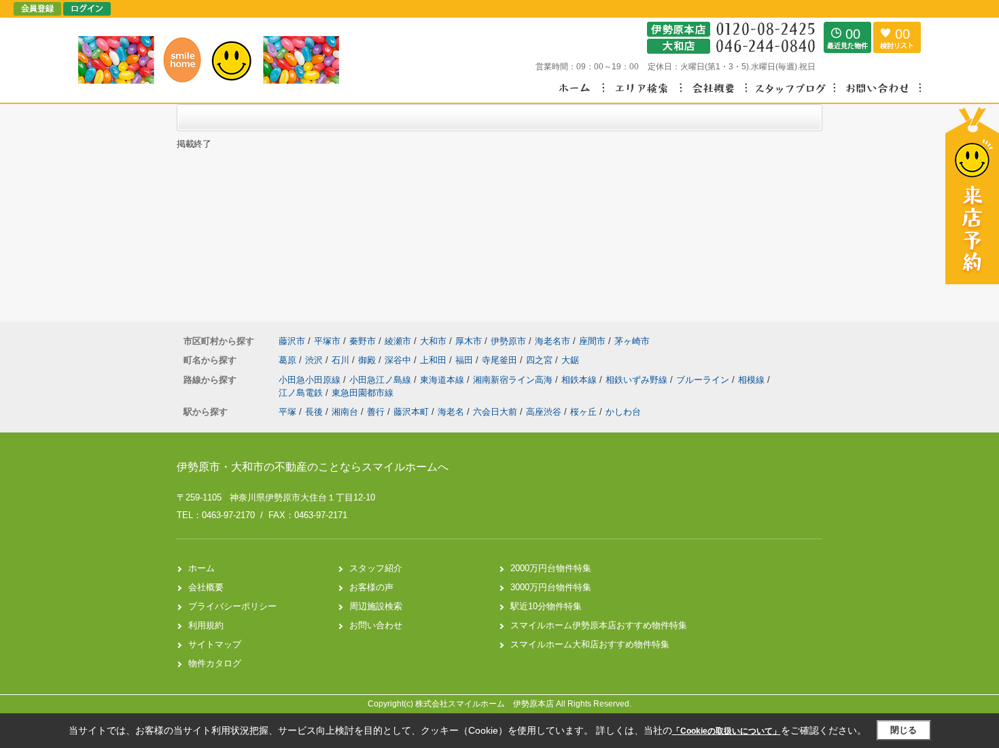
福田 (465, 360)
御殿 (368, 360)
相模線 (752, 380)
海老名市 (552, 341)
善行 (376, 412)
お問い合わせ (375, 625)
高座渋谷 (543, 412)
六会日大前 (495, 412)
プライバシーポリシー (232, 606)
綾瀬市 (398, 341)
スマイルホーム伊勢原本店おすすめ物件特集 (598, 625)
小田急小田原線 (311, 380)
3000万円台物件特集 (550, 587)
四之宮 (540, 360)
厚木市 (468, 341)
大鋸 (570, 360)
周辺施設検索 (375, 606)
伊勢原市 (508, 341)
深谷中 (399, 360)
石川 (342, 360)
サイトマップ (214, 644)
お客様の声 (371, 587)
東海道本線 (443, 380)
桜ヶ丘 (583, 412)
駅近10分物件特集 (546, 606)
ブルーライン (704, 380)
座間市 (592, 341)
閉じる (903, 730)
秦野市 (362, 341)
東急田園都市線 (362, 393)
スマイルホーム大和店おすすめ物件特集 (589, 644)
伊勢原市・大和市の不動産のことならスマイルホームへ (313, 467)
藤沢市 (292, 341)
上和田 (434, 360)
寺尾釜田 (501, 360)
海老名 (451, 412)
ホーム (201, 568)
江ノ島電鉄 (302, 393)
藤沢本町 (411, 412)
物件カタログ (214, 663)
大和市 (433, 341)
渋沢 (315, 360)
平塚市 (327, 341)
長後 (314, 412)
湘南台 (345, 412)
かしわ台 (623, 412)
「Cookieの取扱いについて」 (726, 731)
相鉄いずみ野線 (638, 380)
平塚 (287, 412)
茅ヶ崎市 (632, 341)
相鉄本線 (580, 380)
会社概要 (206, 587)
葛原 (289, 360)
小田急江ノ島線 (381, 380)
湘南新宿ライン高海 (514, 380)
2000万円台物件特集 (550, 568)
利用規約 (206, 625)
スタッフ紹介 (375, 568)
